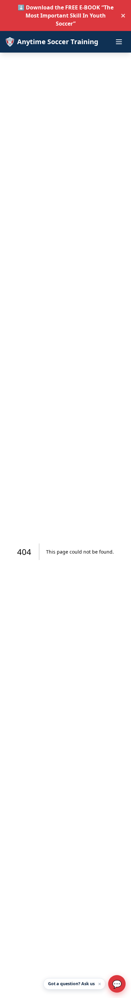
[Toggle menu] (119, 42)
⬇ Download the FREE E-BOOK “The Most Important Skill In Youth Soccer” (66, 15)
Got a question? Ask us (71, 984)
